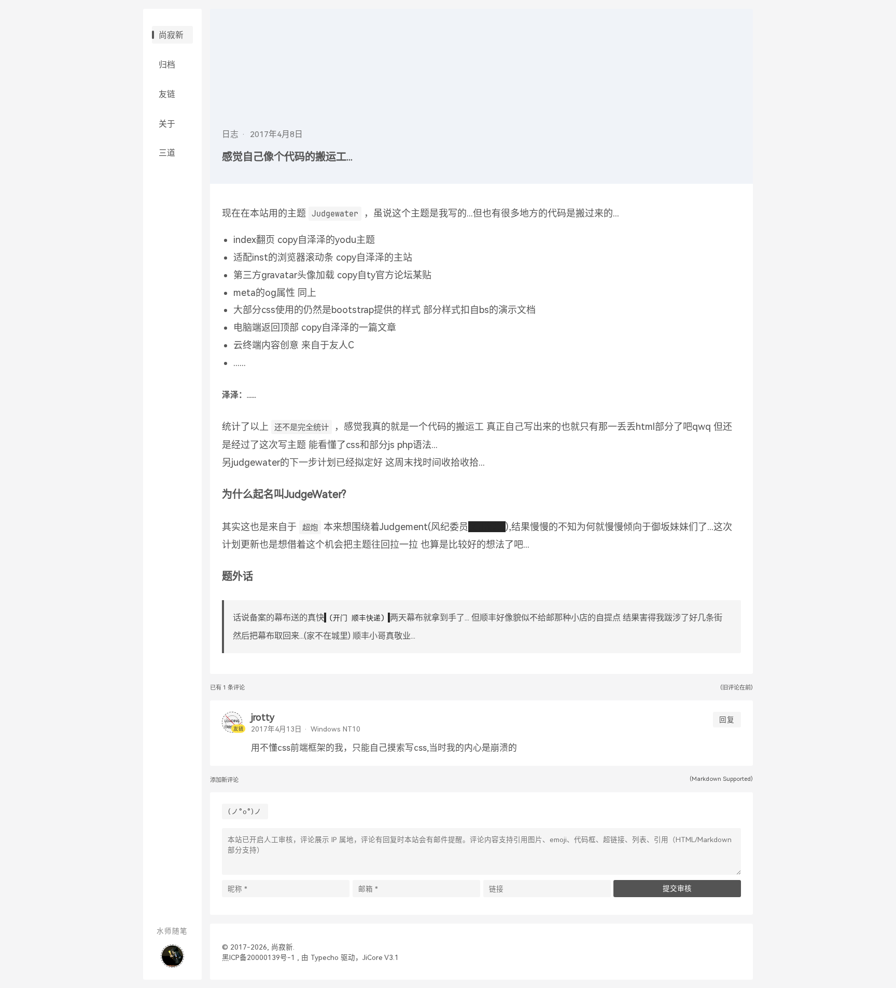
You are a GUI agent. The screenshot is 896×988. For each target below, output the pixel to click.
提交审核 (677, 888)
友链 (167, 95)
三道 (167, 153)
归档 (167, 65)
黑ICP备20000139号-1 (258, 957)
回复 (727, 719)
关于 (167, 124)
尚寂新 (171, 35)
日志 (230, 134)
